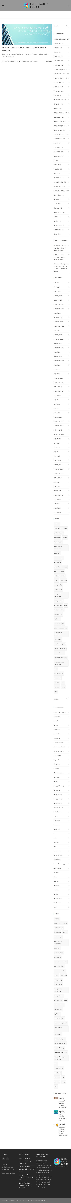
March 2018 (57, 460)
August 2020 (57, 365)
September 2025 (59, 308)
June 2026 (57, 282)
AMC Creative (26, 1200)
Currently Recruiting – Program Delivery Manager (62, 1101)
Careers (65, 537)
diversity (64, 567)
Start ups (56, 208)
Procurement (57, 177)
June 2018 (57, 447)
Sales (55, 669)
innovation (57, 623)
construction (57, 562)
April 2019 (57, 412)
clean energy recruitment (58, 548)
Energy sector (58, 589)
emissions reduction (59, 576)
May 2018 (56, 451)
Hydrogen (57, 147)
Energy (56, 108)
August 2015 (57, 508)
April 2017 (57, 482)
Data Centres (57, 82)
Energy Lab (57, 117)
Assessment (57, 43)
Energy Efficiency (59, 112)
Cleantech (57, 65)
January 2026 (58, 300)
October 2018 (58, 430)
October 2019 (58, 386)
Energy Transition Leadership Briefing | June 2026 (25, 1161)
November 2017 (58, 473)
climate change (58, 558)
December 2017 (58, 469)
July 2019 (56, 399)
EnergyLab (64, 580)
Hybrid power (58, 138)
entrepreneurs (58, 605)
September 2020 (59, 360)
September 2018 (59, 434)
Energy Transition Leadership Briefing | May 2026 (26, 1169)
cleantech (57, 553)
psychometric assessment (58, 634)
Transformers (58, 225)
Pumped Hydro (58, 182)
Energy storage (58, 125)
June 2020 (57, 369)
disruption (57, 567)
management (63, 628)
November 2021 (58, 339)
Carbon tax (57, 60)
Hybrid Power (58, 614)
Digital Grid (57, 86)
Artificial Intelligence (60, 39)
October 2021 (58, 343)
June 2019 (57, 404)
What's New (57, 229)
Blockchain (57, 56)
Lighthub (56, 264)
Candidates (57, 537)
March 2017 (57, 486)
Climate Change (58, 69)
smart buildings (58, 673)
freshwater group (59, 610)
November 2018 (58, 425)
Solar (55, 203)
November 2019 (58, 382)
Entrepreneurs (58, 130)
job (63, 623)
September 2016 (59, 495)
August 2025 (57, 313)
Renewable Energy (59, 190)
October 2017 (58, 477)
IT (54, 160)
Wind (55, 234)
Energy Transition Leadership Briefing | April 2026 (27, 1177)
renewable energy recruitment (59, 663)
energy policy (58, 585)
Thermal (56, 216)
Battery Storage (58, 533)
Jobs (55, 164)
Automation (57, 528)
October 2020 (58, 356)
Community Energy (59, 73)
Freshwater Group (59, 134)
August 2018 (57, 438)
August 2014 (57, 512)
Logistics (56, 169)
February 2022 (58, 334)
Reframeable (42, 1200)
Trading (56, 221)
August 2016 (57, 499)
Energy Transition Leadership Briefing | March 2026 (25, 1185)
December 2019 (58, 378)
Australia (56, 47)
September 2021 (59, 347)
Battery (56, 52)
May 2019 (56, 408)
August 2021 (57, 352)
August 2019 (57, 395)
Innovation (57, 151)
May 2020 (57, 373)
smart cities (57, 678)
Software (56, 199)
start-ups (56, 687)
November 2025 (58, 304)
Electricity (56, 104)
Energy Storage (58, 601)
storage (63, 687)
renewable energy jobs (60, 657)
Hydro (55, 143)
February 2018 (58, 464)
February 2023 (58, 317)
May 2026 (57, 287)
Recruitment (57, 186)
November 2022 (58, 321)
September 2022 (59, 326)
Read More (49, 61)
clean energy (58, 542)
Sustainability (57, 212)
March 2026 (57, 291)
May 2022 (57, 330)
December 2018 (58, 421)
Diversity (56, 95)
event (65, 605)
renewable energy (59, 653)
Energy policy (58, 121)
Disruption (57, 91)
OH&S (55, 173)
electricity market (59, 571)
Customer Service (59, 78)
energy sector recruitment (58, 595)
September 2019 (59, 391)
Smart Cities (57, 195)
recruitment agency (59, 644)
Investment (57, 156)
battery (65, 528)
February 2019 (58, 417)
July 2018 (56, 443)
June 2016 (57, 503)
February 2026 (58, 295)
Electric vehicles (58, 99)
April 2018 (57, 456)
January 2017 (57, 490)
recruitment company (60, 648)
